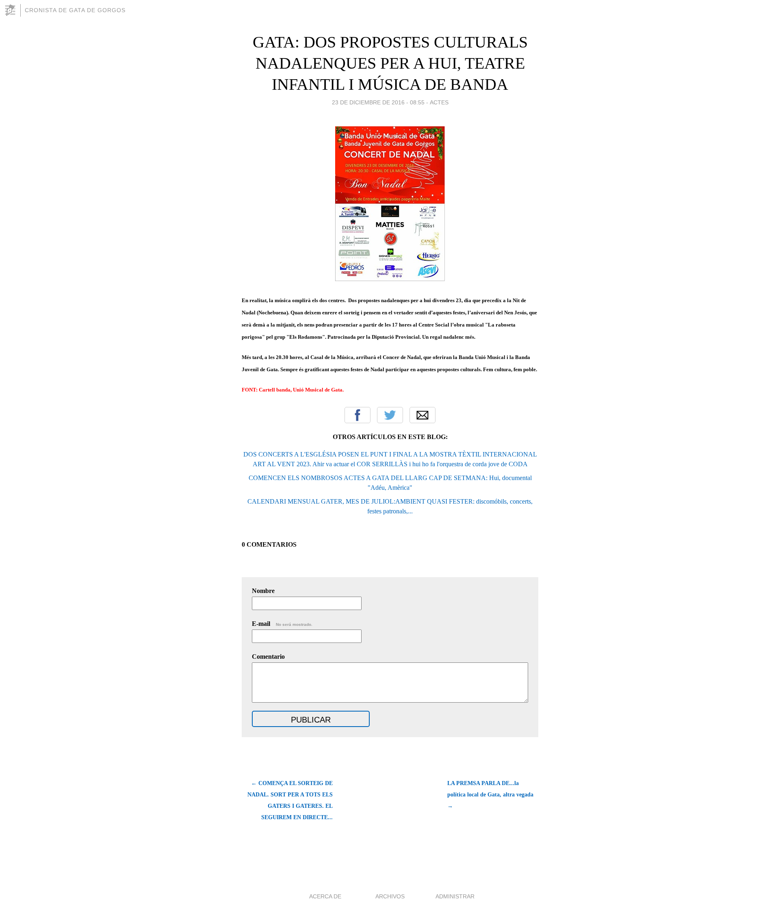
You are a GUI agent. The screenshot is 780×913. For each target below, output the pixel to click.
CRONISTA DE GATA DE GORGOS (75, 10)
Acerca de (325, 896)
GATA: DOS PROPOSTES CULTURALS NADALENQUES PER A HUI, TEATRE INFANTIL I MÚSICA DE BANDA (390, 63)
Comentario (268, 656)
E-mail (282, 623)
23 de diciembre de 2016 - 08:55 (378, 102)
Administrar (455, 896)
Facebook (357, 415)
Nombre (263, 590)
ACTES (439, 102)
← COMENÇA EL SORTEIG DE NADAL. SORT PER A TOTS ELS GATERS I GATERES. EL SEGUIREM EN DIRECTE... (290, 800)
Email (423, 415)
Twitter (390, 415)
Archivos (390, 896)
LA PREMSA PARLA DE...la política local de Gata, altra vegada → (490, 794)
